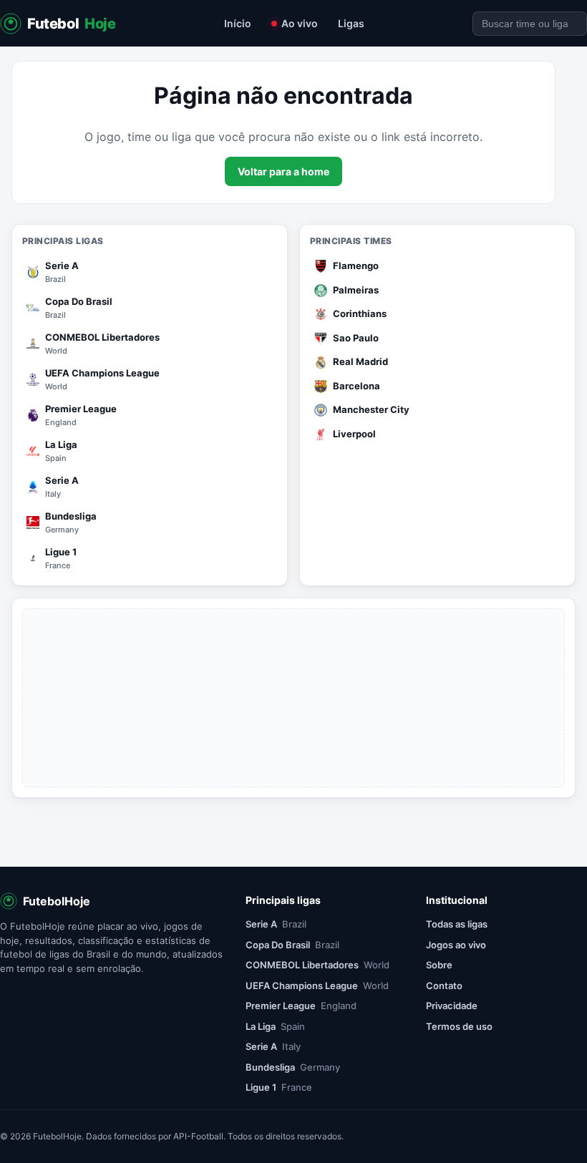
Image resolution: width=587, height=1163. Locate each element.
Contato (444, 985)
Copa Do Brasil (292, 944)
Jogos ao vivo (456, 944)
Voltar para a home (283, 171)
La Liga (275, 1026)
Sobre (439, 964)
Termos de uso (459, 1026)
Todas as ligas (456, 924)
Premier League (301, 1005)
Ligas (351, 23)
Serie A (276, 924)
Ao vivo (299, 23)
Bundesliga (293, 1067)
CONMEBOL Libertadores (317, 964)
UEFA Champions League (317, 985)
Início (237, 23)
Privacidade (451, 1005)
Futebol (71, 23)
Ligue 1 (279, 1087)
